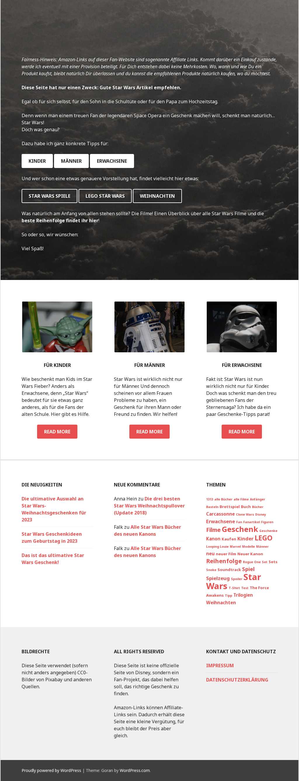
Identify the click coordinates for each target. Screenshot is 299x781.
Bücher (257, 507)
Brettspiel (230, 506)
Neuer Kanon (250, 553)
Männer (262, 546)
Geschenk (240, 529)
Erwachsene (112, 161)
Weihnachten (221, 602)
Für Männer (149, 365)
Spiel (248, 568)
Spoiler (236, 579)
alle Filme (241, 499)
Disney (260, 514)
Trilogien (243, 595)
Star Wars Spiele (49, 196)
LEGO (263, 537)
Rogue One (252, 562)
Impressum (220, 665)
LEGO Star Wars (105, 196)
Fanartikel (251, 522)
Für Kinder (57, 365)
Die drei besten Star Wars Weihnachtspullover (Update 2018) (149, 505)
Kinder (37, 161)
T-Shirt (234, 588)
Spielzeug (218, 578)
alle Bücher (223, 499)
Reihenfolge (224, 561)
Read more (60, 433)
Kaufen (229, 539)
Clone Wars (245, 514)
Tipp (228, 595)
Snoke (211, 570)
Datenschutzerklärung (237, 680)
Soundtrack (229, 569)
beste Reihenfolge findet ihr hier (60, 220)
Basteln (212, 507)
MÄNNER (71, 161)
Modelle (248, 546)
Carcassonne (220, 514)
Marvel (235, 546)
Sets (273, 561)
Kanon (213, 539)
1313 (209, 499)
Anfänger (257, 499)
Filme (213, 530)
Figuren (267, 522)
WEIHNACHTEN (157, 196)
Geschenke (268, 531)
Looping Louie (217, 546)
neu (210, 553)
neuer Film (226, 553)
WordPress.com (135, 770)
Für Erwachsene (242, 365)
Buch (246, 506)
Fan (239, 522)
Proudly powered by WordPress (51, 770)
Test (244, 588)
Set (264, 562)
